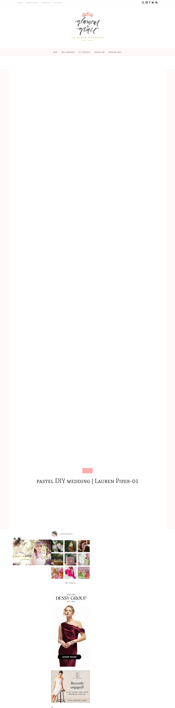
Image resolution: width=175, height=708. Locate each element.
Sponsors (45, 2)
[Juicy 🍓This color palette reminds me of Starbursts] (57, 573)
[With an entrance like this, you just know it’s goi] (70, 546)
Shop (55, 52)
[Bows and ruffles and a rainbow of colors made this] (84, 559)
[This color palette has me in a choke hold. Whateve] (57, 559)
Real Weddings (68, 52)
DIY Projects (84, 52)
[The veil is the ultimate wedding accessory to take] (70, 573)
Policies (57, 2)
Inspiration (99, 52)
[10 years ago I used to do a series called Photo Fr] (57, 546)
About (20, 2)
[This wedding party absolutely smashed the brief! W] (84, 573)
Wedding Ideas (115, 52)
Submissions (32, 2)
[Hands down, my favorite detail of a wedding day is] (70, 559)
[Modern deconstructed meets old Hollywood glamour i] (84, 546)
